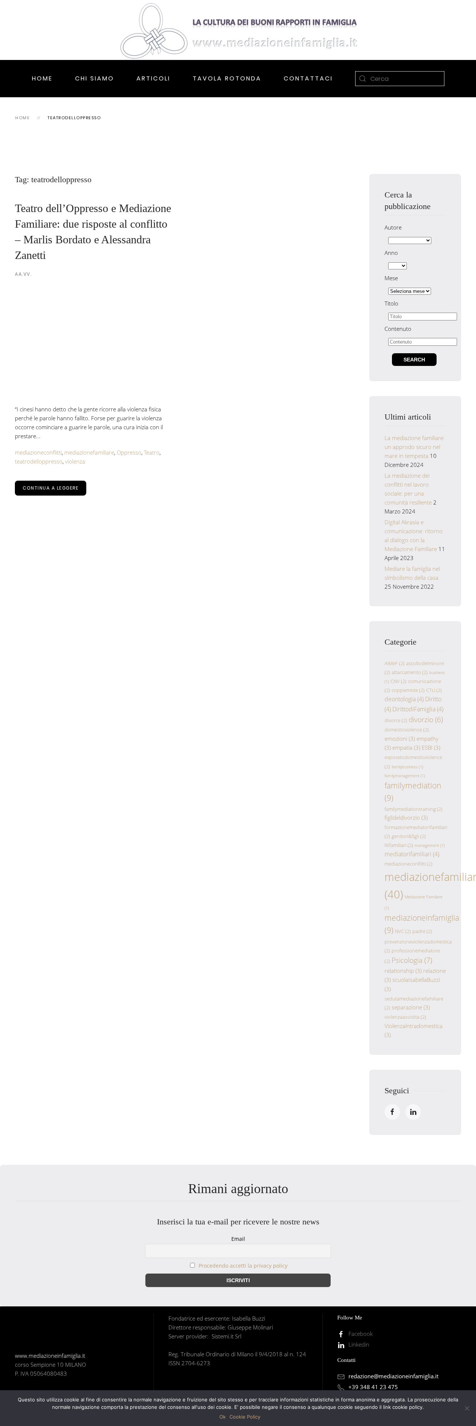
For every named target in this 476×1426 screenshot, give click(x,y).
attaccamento (410, 672)
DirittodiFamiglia (417, 709)
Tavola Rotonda (227, 78)
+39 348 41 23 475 (373, 1387)
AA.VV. (23, 274)
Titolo (391, 303)
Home (42, 78)
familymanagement (405, 775)
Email (238, 1238)
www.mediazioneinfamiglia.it (50, 1355)
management (430, 845)
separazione (411, 1007)
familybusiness (407, 766)
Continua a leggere (50, 488)
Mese (391, 278)
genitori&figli (409, 836)
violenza (75, 461)
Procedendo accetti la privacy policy (243, 1265)
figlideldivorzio (406, 817)
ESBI (431, 747)
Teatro (152, 452)
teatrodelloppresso (38, 461)
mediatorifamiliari (412, 854)
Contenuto (398, 328)
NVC (403, 931)
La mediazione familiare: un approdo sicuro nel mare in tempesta (415, 446)
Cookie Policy (244, 1417)
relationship (403, 970)
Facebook (360, 1333)
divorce (396, 720)
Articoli (153, 78)
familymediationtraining (414, 809)
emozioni (400, 738)
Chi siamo (94, 78)
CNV (398, 681)
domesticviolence (407, 729)
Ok (222, 1417)
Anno (391, 252)
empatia (406, 747)
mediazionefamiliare (89, 452)
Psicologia (412, 960)
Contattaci (308, 78)
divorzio (426, 719)
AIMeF (395, 663)
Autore (393, 227)
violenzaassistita (405, 1017)
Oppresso (129, 452)
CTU (434, 690)
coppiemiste (408, 690)
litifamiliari (399, 845)
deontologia (404, 699)
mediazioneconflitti (38, 452)
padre (422, 931)
